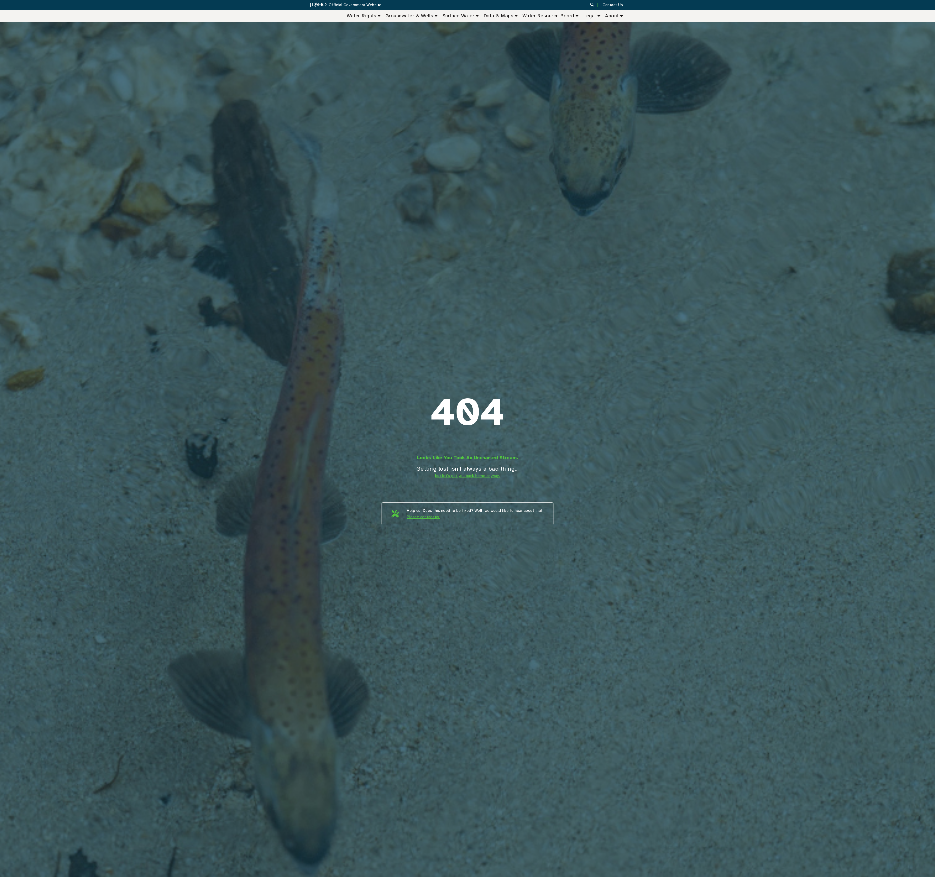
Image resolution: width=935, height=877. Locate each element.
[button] (595, 5)
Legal (589, 16)
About (612, 16)
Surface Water (458, 16)
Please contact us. (423, 517)
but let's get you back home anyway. (467, 475)
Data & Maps (499, 16)
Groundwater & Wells (409, 16)
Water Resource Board (548, 16)
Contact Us (613, 4)
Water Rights (361, 16)
